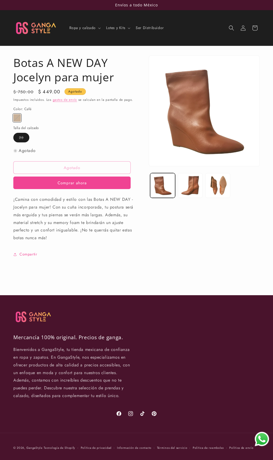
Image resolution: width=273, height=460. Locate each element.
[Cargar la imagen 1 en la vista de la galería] (162, 185)
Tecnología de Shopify (59, 448)
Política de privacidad (96, 448)
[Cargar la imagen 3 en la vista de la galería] (217, 185)
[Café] (17, 118)
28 (24, 138)
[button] (84, 27)
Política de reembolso (208, 448)
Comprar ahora (72, 183)
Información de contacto (134, 448)
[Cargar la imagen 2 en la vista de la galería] (190, 185)
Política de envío (241, 448)
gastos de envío (65, 99)
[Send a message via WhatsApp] (262, 439)
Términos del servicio (172, 448)
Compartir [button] (28, 254)
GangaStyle (34, 448)
